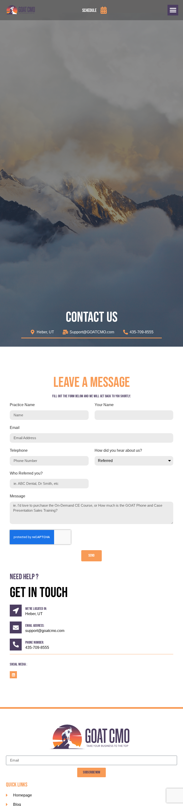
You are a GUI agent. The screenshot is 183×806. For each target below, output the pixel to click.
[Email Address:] (16, 627)
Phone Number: (34, 642)
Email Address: (34, 625)
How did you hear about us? (118, 450)
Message (17, 496)
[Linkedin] (13, 674)
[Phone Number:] (16, 645)
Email (15, 428)
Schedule (89, 10)
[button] (173, 10)
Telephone (19, 450)
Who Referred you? (26, 473)
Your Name (104, 405)
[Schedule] (103, 10)
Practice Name (22, 405)
